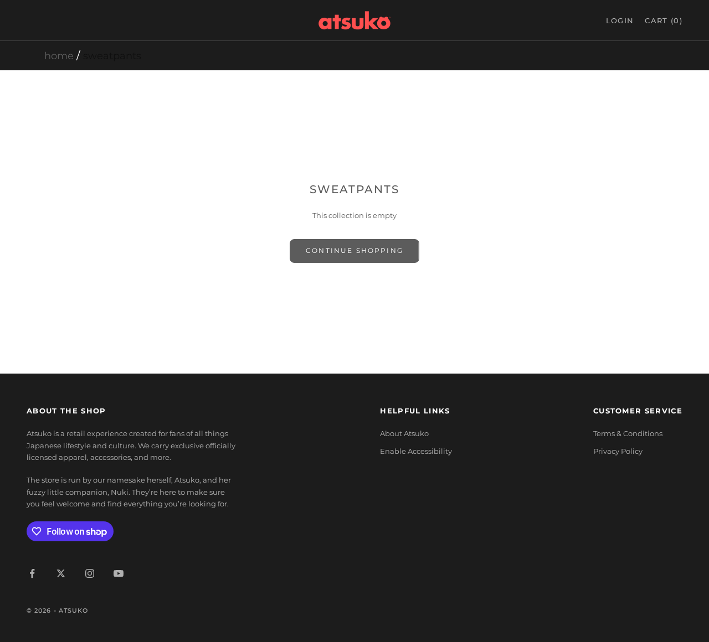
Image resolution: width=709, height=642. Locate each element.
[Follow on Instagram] (89, 573)
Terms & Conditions (627, 433)
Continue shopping (354, 250)
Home (59, 56)
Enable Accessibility (416, 451)
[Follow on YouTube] (118, 573)
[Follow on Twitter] (60, 573)
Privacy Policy (618, 451)
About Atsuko (404, 433)
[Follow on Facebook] (32, 573)
